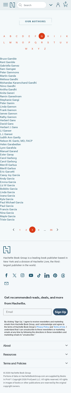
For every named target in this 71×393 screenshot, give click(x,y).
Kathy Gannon (8, 117)
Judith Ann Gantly (10, 137)
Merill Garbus (8, 168)
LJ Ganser (6, 130)
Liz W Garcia (7, 185)
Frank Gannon (8, 110)
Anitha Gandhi (8, 89)
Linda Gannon (8, 106)
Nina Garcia (7, 213)
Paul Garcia (6, 206)
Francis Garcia (8, 209)
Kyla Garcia (6, 199)
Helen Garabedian (10, 144)
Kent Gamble (7, 62)
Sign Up (60, 312)
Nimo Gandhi (8, 86)
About (7, 345)
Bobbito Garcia (8, 188)
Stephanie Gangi (9, 100)
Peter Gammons (9, 72)
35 (52, 230)
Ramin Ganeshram (11, 96)
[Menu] (5, 4)
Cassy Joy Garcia (10, 175)
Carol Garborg (8, 158)
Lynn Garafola (8, 147)
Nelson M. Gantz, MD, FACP (16, 141)
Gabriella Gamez (9, 65)
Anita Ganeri (7, 93)
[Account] (58, 5)
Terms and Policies (14, 363)
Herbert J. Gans (9, 127)
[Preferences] (50, 5)
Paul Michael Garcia (11, 202)
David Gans (7, 123)
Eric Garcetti (7, 171)
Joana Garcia (7, 195)
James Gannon (8, 113)
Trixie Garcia (7, 219)
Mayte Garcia (7, 216)
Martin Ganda (8, 76)
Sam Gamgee (8, 69)
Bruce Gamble (8, 58)
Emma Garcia (8, 182)
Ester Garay (7, 154)
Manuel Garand (9, 151)
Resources (9, 354)
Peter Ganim (7, 103)
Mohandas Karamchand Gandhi (18, 82)
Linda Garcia (7, 192)
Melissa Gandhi (9, 79)
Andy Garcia (7, 178)
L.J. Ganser (6, 134)
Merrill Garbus (8, 165)
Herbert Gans (8, 120)
